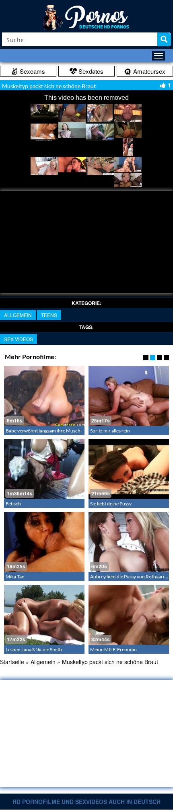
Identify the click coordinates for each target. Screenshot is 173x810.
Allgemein (18, 314)
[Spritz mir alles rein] (129, 396)
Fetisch (13, 504)
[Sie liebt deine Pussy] (129, 469)
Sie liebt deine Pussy (111, 504)
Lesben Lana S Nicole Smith (34, 649)
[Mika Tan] (44, 542)
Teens (49, 314)
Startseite (12, 662)
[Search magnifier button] (164, 39)
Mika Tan (15, 577)
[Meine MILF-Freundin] (129, 615)
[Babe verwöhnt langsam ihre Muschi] (44, 396)
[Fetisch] (44, 469)
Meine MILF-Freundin (113, 649)
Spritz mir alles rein (110, 431)
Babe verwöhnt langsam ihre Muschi (44, 431)
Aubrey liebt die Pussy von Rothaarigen (131, 577)
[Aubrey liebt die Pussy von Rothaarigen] (129, 542)
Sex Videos (18, 338)
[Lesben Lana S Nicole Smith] (44, 615)
